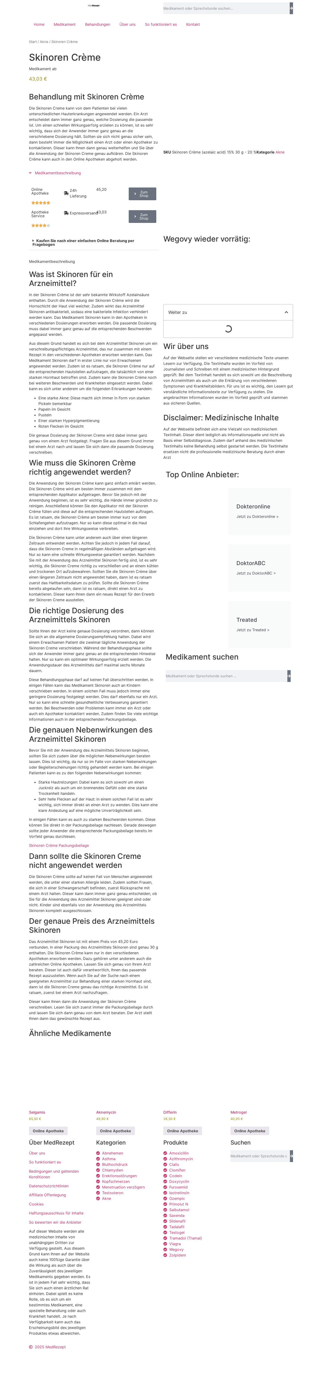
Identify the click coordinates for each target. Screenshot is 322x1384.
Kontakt (193, 24)
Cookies (36, 1204)
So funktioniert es (161, 24)
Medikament (65, 24)
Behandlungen (97, 24)
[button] (94, 242)
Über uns (128, 24)
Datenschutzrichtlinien (49, 1186)
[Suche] (291, 8)
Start (33, 42)
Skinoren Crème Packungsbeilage (59, 845)
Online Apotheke (48, 1130)
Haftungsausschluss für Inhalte (56, 1213)
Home (39, 24)
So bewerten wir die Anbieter (55, 1222)
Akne (44, 42)
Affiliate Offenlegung (47, 1194)
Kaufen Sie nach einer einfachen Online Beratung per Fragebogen (83, 242)
